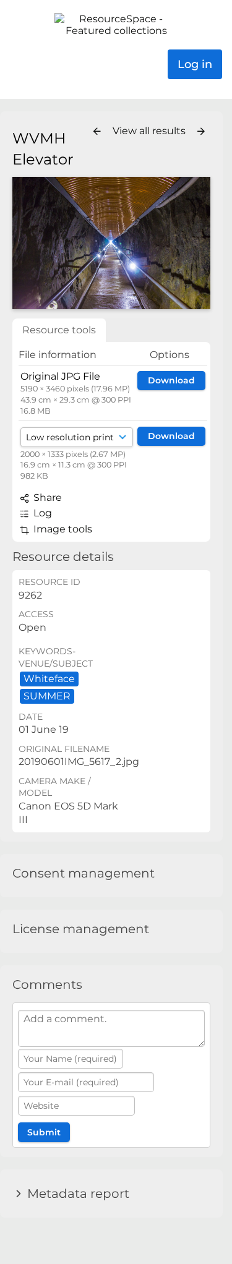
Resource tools (59, 330)
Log (41, 513)
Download (171, 380)
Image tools (61, 529)
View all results (150, 131)
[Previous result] (97, 131)
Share (46, 497)
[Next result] (201, 131)
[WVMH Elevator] (111, 243)
